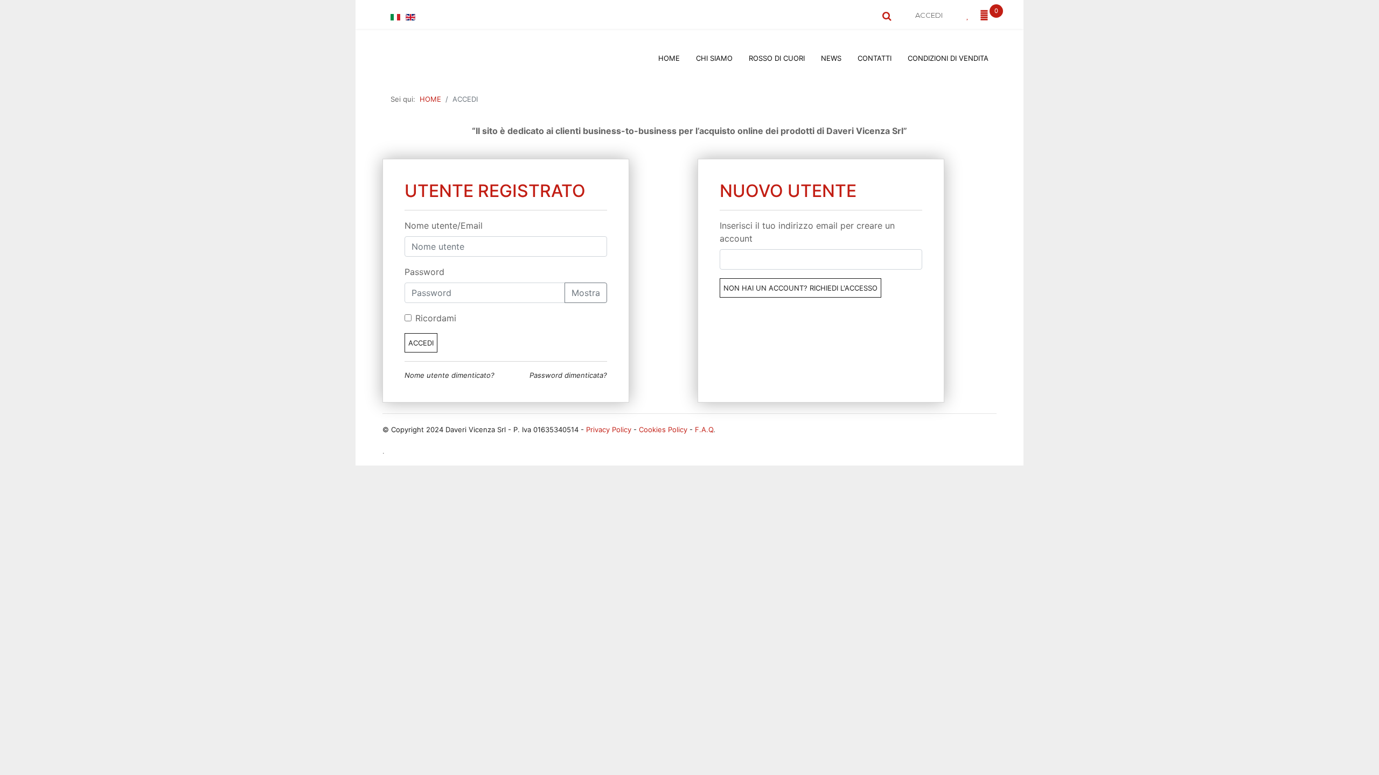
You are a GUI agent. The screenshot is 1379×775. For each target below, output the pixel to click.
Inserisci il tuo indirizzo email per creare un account (807, 232)
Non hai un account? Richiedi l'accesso (800, 288)
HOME (669, 58)
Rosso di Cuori (777, 58)
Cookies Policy (663, 429)
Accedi (421, 343)
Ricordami (435, 318)
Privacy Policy (608, 429)
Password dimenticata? (568, 375)
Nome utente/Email (444, 225)
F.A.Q (704, 429)
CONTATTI (875, 58)
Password (424, 271)
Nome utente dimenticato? (450, 375)
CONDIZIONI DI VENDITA (948, 58)
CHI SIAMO (714, 58)
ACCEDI (929, 15)
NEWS (831, 58)
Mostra (586, 292)
